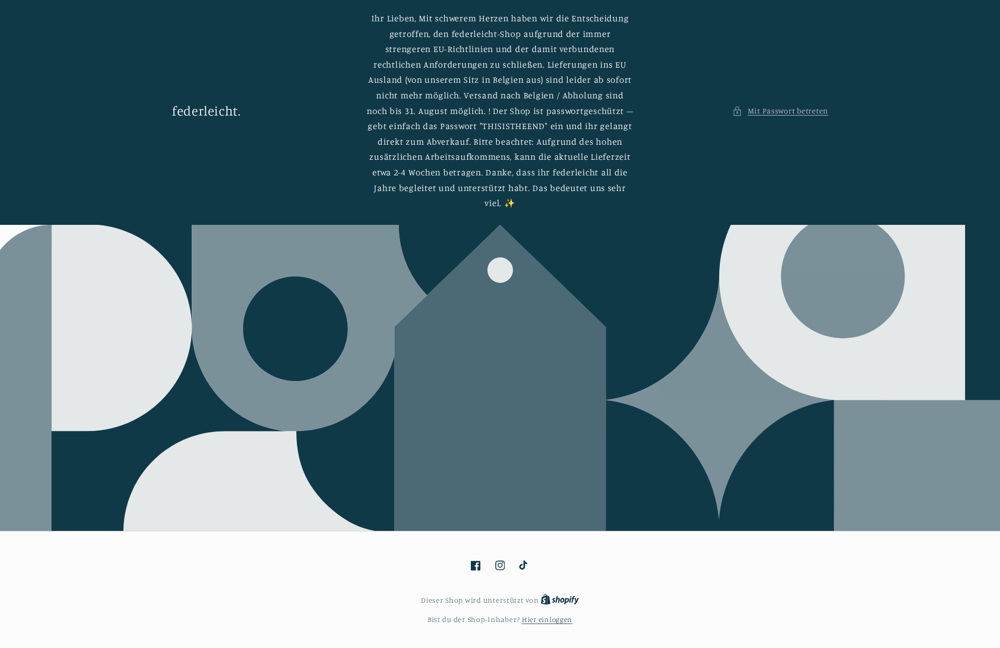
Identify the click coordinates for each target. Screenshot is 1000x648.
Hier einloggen (547, 619)
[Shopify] (560, 600)
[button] (780, 111)
